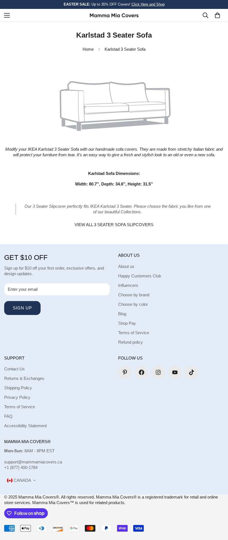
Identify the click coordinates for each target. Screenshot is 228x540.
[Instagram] (158, 372)
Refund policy (130, 342)
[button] (217, 15)
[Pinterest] (125, 372)
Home (88, 49)
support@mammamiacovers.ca (33, 462)
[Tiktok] (191, 372)
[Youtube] (175, 372)
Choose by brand (133, 294)
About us (126, 266)
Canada (22, 480)
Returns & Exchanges (24, 378)
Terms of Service (133, 332)
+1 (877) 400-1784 (21, 467)
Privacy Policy (17, 397)
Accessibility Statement (25, 425)
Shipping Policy (18, 387)
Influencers (128, 285)
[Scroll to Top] (217, 509)
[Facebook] (141, 372)
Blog (122, 313)
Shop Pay (127, 323)
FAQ (8, 416)
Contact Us (14, 368)
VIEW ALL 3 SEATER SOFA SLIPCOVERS (114, 224)
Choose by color (133, 304)
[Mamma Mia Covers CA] (114, 15)
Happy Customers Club (139, 275)
